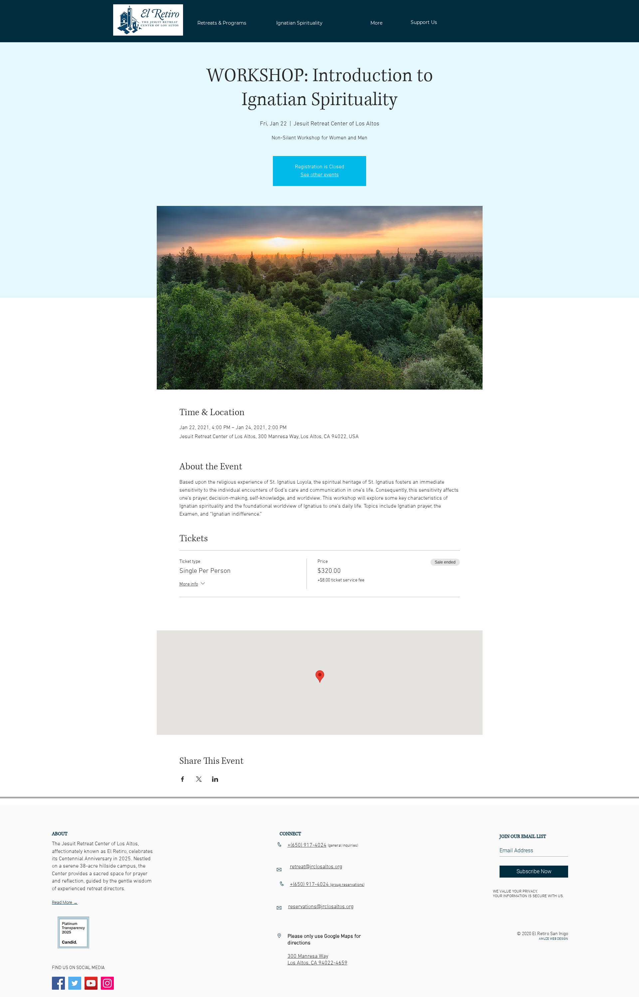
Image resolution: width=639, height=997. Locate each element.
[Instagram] (107, 983)
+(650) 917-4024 (307, 845)
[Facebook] (58, 983)
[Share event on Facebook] (182, 779)
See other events (320, 175)
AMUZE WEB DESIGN (553, 939)
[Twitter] (74, 983)
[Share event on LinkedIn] (215, 779)
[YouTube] (91, 983)
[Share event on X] (199, 779)
